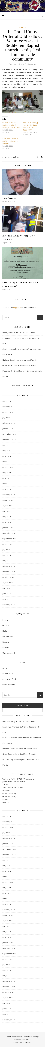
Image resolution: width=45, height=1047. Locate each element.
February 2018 (8, 566)
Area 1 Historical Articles (12, 787)
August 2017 (7, 582)
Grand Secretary (9, 796)
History (5, 631)
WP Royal (28, 1042)
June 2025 (6, 401)
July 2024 (6, 417)
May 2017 (6, 599)
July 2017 (6, 588)
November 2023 (9, 439)
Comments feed (9, 679)
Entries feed (7, 673)
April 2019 (6, 522)
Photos (5, 799)
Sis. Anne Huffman (12, 157)
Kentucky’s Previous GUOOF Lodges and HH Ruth (10, 141)
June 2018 (6, 555)
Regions (5, 642)
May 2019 (6, 516)
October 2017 (8, 577)
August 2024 (7, 412)
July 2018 (6, 549)
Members (6, 790)
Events (22, 28)
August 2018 (7, 544)
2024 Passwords (10, 198)
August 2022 (7, 467)
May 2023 (6, 450)
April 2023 (6, 456)
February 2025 (8, 406)
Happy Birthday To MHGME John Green (18, 332)
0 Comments (31, 64)
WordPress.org (8, 684)
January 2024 (7, 428)
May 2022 (6, 472)
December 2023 (9, 434)
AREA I (5, 784)
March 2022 (7, 483)
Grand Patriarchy (9, 793)
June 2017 (6, 593)
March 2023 (7, 461)
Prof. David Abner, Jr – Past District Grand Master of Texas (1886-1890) (31, 126)
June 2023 (6, 445)
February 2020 (8, 494)
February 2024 (8, 423)
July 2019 (6, 511)
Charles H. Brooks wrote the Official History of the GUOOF (11, 125)
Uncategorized (8, 653)
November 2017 (9, 571)
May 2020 (6, 489)
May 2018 (6, 560)
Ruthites (5, 647)
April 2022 (6, 478)
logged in (17, 307)
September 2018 (9, 538)
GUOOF (5, 625)
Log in (4, 668)
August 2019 (7, 505)
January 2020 (7, 500)
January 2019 (7, 527)
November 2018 (9, 533)
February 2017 (8, 604)
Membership (7, 636)
